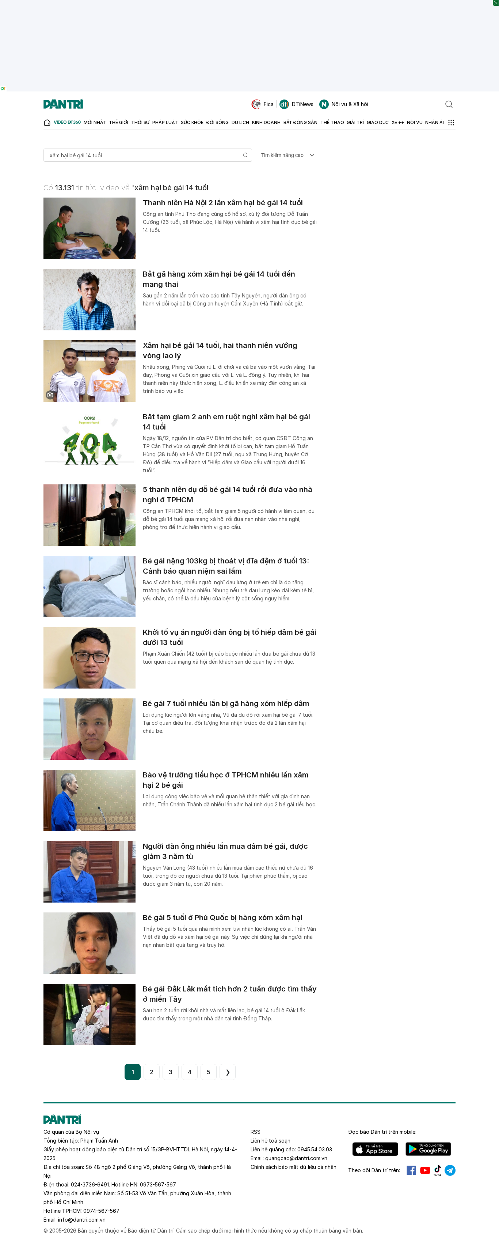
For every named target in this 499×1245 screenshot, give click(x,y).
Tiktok (438, 1170)
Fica (269, 104)
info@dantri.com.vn (82, 1219)
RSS (255, 1132)
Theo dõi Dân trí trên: (374, 1170)
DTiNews (302, 104)
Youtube (425, 1170)
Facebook (411, 1170)
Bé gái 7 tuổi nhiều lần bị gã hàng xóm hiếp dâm (226, 703)
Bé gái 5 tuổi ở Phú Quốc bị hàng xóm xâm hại (222, 917)
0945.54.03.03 (314, 1149)
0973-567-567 (158, 1184)
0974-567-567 (101, 1211)
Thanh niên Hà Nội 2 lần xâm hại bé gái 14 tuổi (223, 202)
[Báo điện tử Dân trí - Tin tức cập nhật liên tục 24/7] (63, 104)
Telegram (450, 1170)
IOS (375, 1149)
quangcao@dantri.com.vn (296, 1158)
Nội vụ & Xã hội (350, 104)
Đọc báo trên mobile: (382, 1132)
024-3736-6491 (90, 1184)
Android (428, 1149)
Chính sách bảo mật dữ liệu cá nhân (293, 1167)
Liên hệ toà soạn (270, 1140)
